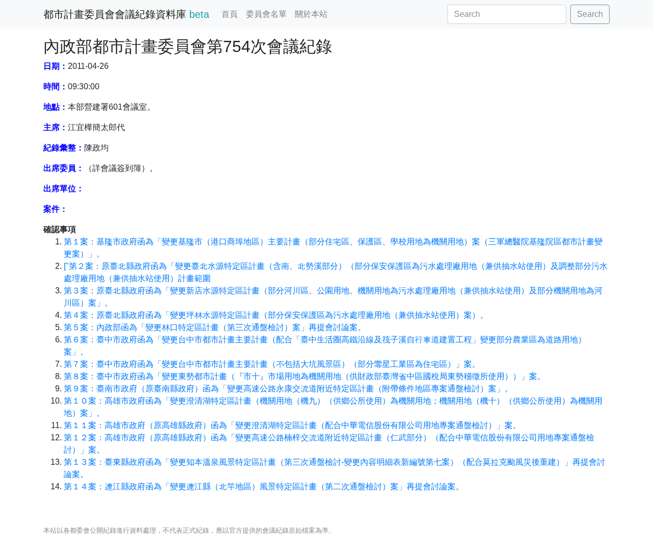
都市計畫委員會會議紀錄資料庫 (126, 14)
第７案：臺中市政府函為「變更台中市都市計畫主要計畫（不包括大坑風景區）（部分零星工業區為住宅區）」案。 (272, 364)
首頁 (229, 14)
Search (590, 14)
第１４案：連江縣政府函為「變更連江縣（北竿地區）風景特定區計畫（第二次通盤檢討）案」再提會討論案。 (264, 486)
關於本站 (311, 14)
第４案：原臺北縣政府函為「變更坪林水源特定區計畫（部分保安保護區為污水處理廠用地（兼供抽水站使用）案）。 (276, 315)
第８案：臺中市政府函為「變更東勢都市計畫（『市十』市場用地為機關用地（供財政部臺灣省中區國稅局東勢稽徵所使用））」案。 (304, 376)
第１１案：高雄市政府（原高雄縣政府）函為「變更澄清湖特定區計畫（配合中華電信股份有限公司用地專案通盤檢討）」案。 (292, 425)
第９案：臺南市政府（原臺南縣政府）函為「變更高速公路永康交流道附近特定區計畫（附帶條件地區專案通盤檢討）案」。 (288, 388)
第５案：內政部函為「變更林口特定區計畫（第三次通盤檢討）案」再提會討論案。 (215, 327)
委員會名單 (266, 14)
